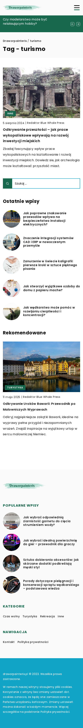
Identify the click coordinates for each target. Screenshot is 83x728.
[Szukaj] (7, 183)
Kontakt (9, 642)
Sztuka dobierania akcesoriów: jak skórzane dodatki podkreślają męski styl (51, 563)
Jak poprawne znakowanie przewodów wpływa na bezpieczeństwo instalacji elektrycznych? (44, 218)
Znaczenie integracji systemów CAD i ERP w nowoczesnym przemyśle (48, 242)
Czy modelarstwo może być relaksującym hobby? (25, 21)
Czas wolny (11, 616)
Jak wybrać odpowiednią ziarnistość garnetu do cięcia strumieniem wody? (47, 521)
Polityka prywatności (33, 642)
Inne (61, 616)
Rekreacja (47, 616)
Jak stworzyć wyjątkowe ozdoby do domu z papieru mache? (51, 288)
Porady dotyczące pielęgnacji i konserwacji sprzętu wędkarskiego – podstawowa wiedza (51, 584)
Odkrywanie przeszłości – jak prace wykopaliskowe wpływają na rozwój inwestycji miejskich (36, 135)
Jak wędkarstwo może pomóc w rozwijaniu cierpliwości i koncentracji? (49, 311)
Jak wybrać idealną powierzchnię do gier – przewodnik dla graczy (50, 542)
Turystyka (30, 616)
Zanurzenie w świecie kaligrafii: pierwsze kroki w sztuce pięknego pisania (50, 265)
